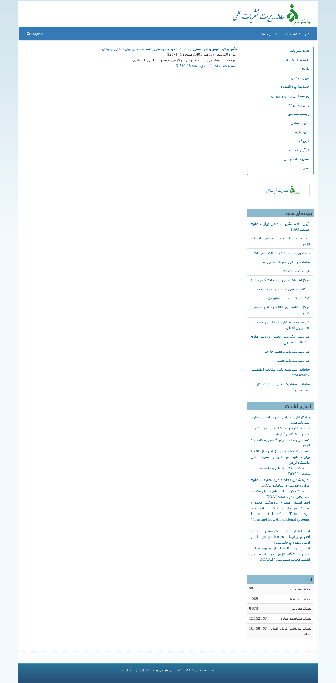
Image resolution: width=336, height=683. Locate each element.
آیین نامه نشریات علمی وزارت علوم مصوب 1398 (280, 226)
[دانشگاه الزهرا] (280, 190)
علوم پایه (302, 131)
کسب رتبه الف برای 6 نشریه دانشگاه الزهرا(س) (280, 442)
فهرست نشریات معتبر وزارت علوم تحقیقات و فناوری (280, 339)
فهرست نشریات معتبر (293, 360)
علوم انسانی (300, 122)
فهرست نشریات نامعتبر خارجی (287, 351)
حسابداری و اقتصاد (294, 86)
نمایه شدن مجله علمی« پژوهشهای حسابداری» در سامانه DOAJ (280, 493)
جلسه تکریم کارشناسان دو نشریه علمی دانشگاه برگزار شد (280, 430)
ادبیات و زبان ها (297, 59)
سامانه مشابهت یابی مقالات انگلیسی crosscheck (280, 372)
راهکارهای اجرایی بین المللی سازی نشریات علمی (280, 419)
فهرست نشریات (297, 34)
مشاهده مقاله (225, 65)
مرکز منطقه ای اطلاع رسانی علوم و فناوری (280, 309)
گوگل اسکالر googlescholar (289, 298)
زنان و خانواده (299, 104)
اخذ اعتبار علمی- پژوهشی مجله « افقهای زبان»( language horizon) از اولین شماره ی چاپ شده (280, 536)
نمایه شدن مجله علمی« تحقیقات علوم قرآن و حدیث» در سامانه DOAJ (280, 482)
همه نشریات (299, 50)
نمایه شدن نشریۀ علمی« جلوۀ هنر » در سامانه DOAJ (280, 470)
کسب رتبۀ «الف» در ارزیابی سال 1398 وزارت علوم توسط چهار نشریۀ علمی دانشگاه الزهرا (280, 456)
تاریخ (305, 68)
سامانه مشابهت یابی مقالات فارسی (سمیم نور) (280, 386)
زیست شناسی (298, 113)
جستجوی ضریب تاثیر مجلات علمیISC (282, 253)
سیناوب (128, 670)
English (36, 34)
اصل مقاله (192, 65)
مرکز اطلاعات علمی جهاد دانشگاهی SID (280, 280)
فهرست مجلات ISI (296, 271)
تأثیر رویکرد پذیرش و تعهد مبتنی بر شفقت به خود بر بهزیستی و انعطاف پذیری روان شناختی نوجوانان (169, 48)
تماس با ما (269, 34)
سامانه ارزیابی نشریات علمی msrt (284, 262)
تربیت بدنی (300, 77)
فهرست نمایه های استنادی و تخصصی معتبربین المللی (280, 324)
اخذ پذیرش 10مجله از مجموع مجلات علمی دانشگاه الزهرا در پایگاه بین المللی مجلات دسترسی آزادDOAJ (280, 553)
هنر (306, 167)
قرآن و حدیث (299, 149)
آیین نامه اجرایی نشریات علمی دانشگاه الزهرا (280, 241)
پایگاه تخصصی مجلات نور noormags (283, 289)
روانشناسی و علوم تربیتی (290, 95)
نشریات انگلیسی (296, 158)
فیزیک (304, 140)
